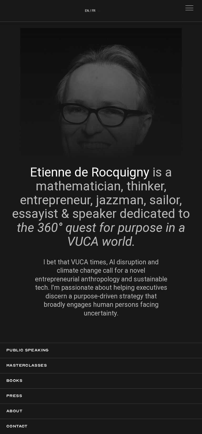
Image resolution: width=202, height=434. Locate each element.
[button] (189, 10)
